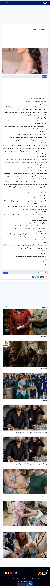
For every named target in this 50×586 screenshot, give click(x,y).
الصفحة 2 (45, 76)
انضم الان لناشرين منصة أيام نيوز (16, 578)
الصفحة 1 (44, 272)
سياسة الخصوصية (32, 578)
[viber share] (35, 277)
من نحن (38, 578)
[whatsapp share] (38, 277)
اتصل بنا (25, 578)
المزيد (5, 307)
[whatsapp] (33, 277)
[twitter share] (41, 277)
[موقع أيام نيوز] (44, 2)
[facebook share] (43, 277)
